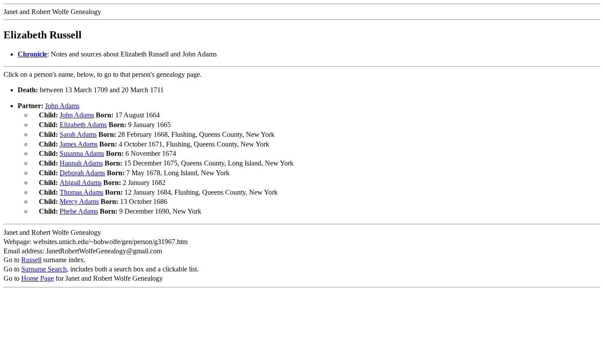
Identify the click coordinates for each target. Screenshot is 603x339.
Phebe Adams (79, 211)
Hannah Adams (81, 163)
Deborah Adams (82, 173)
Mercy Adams (79, 201)
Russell (31, 260)
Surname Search (44, 269)
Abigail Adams (81, 182)
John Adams (62, 105)
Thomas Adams (81, 192)
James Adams (79, 144)
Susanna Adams (82, 153)
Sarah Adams (78, 134)
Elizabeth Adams (83, 124)
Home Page (37, 278)
